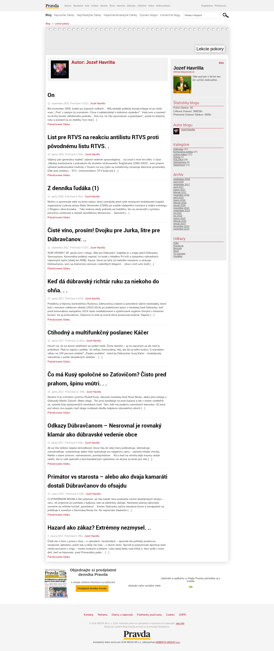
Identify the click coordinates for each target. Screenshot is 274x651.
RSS (221, 63)
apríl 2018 (178, 182)
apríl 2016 (178, 197)
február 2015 (179, 221)
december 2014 (181, 226)
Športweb (78, 5)
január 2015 (179, 223)
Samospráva (179, 162)
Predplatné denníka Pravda (92, 588)
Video (151, 5)
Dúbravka (178, 149)
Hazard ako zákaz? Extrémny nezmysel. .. (99, 527)
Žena (112, 5)
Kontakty (89, 614)
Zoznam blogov (148, 15)
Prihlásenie (220, 5)
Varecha (121, 5)
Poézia (176, 157)
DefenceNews (163, 5)
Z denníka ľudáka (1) (73, 188)
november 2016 (181, 195)
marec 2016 (179, 200)
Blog (48, 15)
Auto (87, 5)
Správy (67, 5)
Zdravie (104, 5)
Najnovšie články (64, 15)
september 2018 (181, 179)
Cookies (170, 614)
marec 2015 (179, 218)
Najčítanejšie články (89, 15)
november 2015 (181, 208)
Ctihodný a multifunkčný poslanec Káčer (98, 332)
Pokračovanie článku (59, 124)
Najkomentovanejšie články (120, 15)
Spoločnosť (179, 165)
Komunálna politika (183, 152)
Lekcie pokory (62, 23)
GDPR (182, 614)
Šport (176, 251)
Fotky (176, 243)
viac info (180, 623)
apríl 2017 (178, 187)
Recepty (177, 248)
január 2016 (179, 205)
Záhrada (131, 5)
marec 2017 (179, 189)
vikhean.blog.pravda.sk (183, 72)
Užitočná (141, 5)
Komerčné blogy (170, 15)
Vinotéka (177, 256)
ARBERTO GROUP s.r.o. (167, 642)
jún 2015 (177, 216)
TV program (179, 253)
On (51, 95)
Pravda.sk (178, 246)
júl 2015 (177, 213)
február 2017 (179, 192)
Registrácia (207, 5)
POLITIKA (178, 159)
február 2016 (179, 202)
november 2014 (181, 229)
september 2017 (181, 184)
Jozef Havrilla (97, 103)
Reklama (102, 614)
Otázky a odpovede (122, 614)
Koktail (94, 5)
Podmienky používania (149, 614)
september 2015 (181, 210)
